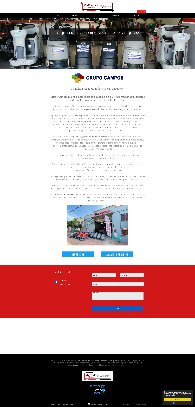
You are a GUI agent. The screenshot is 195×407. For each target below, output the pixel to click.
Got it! (177, 399)
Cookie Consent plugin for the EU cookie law (178, 403)
